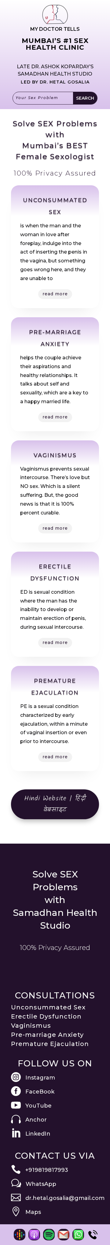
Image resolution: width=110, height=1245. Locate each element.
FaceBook (39, 1091)
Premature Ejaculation (50, 1044)
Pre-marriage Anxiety (47, 1034)
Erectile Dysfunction (46, 1016)
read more (55, 294)
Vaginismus (31, 1025)
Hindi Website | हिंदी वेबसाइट (55, 804)
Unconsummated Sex (48, 1007)
